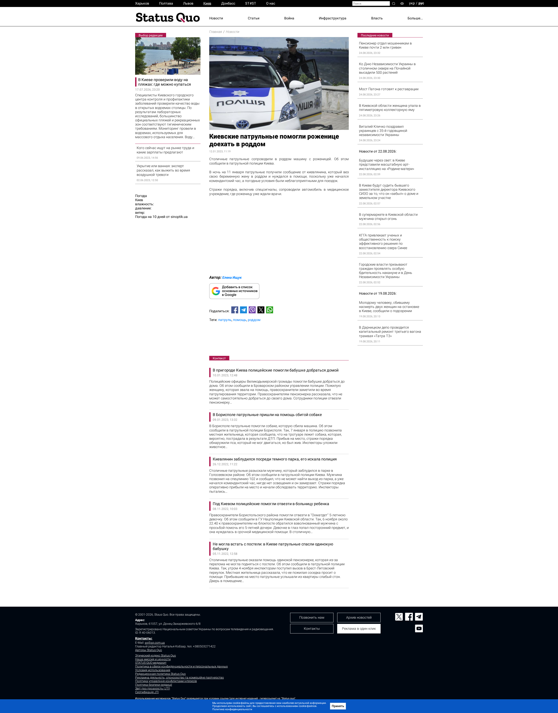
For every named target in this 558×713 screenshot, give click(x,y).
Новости (216, 18)
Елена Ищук (232, 277)
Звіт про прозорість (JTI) (152, 688)
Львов (188, 3)
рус (421, 3)
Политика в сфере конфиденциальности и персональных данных (181, 666)
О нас (270, 3)
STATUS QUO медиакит (151, 662)
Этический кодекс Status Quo (155, 655)
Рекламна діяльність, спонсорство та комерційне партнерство (179, 677)
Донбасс (228, 3)
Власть (377, 18)
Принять (338, 706)
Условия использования (152, 670)
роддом (254, 320)
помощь (239, 320)
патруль (224, 320)
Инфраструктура (332, 18)
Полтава (166, 3)
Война (289, 18)
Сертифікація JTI (147, 692)
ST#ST (250, 3)
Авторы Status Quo (148, 650)
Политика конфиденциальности (232, 709)
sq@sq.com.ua (155, 642)
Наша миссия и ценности (153, 659)
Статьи (253, 18)
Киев (207, 3)
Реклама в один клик (359, 628)
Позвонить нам (311, 617)
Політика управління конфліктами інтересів (166, 681)
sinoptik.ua (179, 217)
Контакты (143, 638)
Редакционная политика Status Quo (160, 674)
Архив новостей (359, 617)
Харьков (142, 3)
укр (412, 3)
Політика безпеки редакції (153, 684)
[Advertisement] (279, 340)
